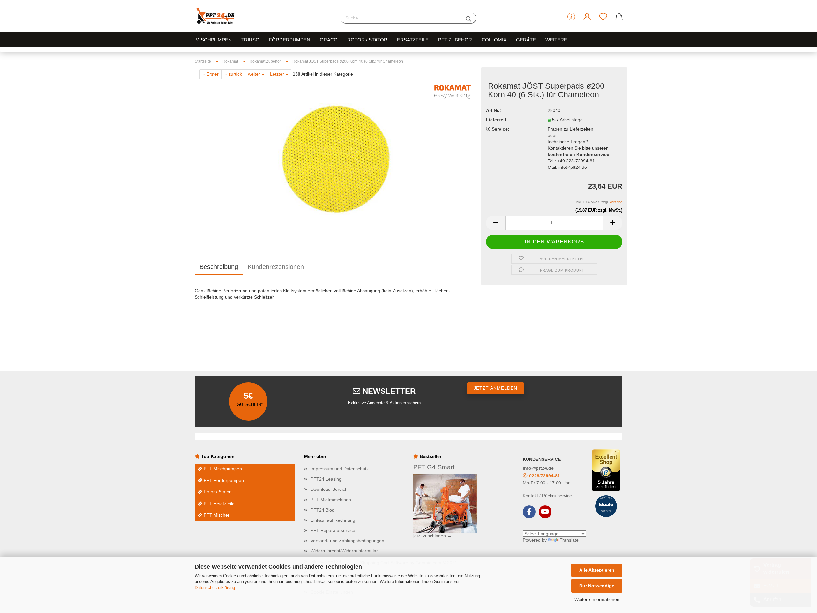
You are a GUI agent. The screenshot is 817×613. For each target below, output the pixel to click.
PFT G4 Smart (434, 467)
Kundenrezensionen (276, 266)
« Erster (211, 74)
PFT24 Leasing (326, 479)
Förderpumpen (289, 39)
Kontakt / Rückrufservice (547, 495)
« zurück (233, 74)
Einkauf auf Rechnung (333, 520)
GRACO (329, 39)
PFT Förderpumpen (223, 480)
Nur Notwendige (596, 585)
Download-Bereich (329, 489)
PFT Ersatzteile (218, 503)
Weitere (556, 39)
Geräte (526, 39)
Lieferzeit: (497, 119)
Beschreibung (218, 266)
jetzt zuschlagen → (432, 535)
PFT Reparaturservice (333, 530)
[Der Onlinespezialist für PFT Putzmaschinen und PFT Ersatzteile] (263, 16)
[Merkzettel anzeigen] (603, 17)
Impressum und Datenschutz (340, 468)
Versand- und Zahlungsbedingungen (347, 540)
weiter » (256, 74)
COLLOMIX (494, 39)
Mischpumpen (213, 39)
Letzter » (279, 74)
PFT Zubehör (455, 39)
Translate (569, 539)
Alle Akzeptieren (596, 569)
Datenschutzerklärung (215, 587)
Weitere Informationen (596, 599)
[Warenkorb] (619, 17)
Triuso (250, 39)
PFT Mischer (215, 515)
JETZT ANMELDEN (495, 388)
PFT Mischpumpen (222, 468)
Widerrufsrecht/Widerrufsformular (344, 550)
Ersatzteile (413, 39)
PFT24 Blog (322, 509)
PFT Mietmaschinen (331, 499)
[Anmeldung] (587, 17)
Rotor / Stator (367, 39)
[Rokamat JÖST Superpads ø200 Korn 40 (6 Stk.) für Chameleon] (335, 158)
